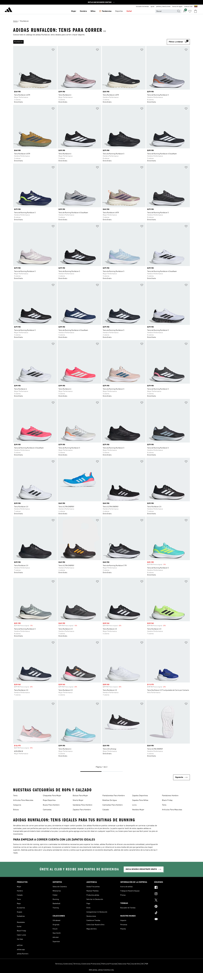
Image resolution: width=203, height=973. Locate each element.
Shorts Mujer (78, 800)
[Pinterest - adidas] (170, 907)
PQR (146, 964)
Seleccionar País (124, 964)
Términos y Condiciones (63, 964)
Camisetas (47, 810)
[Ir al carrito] (195, 11)
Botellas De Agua (109, 800)
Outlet (129, 11)
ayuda (152, 6)
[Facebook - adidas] (170, 888)
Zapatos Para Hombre (82, 810)
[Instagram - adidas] (170, 894)
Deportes (119, 11)
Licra (134, 805)
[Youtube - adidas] (170, 919)
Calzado (105, 810)
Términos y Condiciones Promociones (86, 964)
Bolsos (16, 810)
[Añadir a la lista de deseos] (53, 50)
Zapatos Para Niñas (140, 800)
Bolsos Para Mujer (80, 796)
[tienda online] (8, 10)
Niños (93, 11)
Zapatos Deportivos (140, 796)
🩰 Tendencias (105, 11)
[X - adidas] (170, 900)
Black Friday (167, 800)
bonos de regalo (177, 6)
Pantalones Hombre (170, 796)
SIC (142, 964)
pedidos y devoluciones (163, 6)
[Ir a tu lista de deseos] (190, 11)
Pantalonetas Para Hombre (113, 796)
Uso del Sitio (135, 964)
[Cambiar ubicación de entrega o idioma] (195, 6)
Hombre (83, 11)
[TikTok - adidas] (170, 913)
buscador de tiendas (142, 6)
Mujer (73, 11)
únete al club (188, 6)
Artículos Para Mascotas (23, 800)
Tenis (15, 796)
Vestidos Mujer (138, 810)
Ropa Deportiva (49, 800)
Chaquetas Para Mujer (52, 796)
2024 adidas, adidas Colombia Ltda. (101, 970)
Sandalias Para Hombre (82, 805)
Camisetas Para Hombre (112, 805)
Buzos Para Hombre (51, 805)
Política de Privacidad (109, 964)
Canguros (17, 805)
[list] (90, 42)
